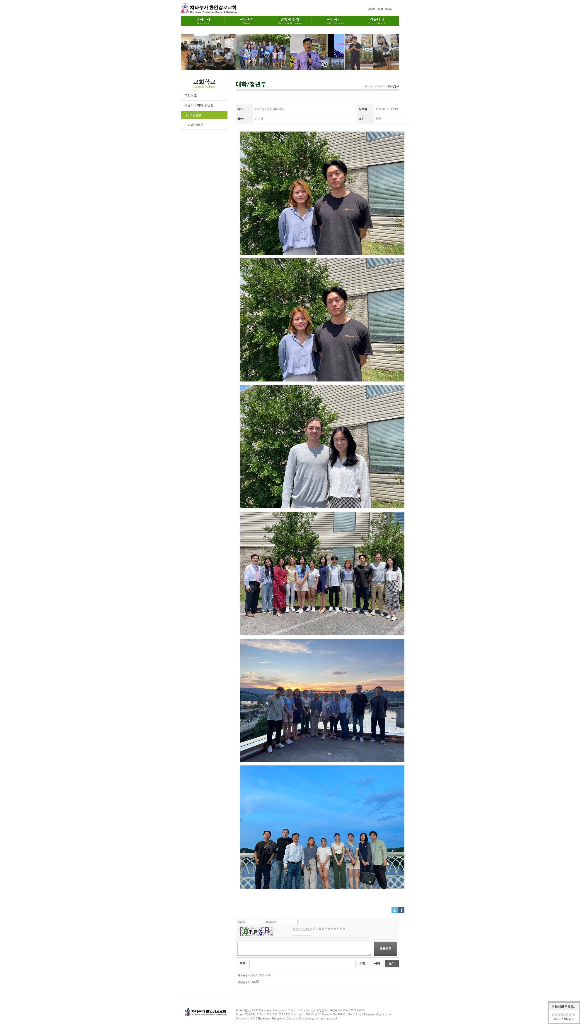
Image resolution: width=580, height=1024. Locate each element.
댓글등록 (386, 948)
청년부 (252, 982)
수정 (362, 963)
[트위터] (395, 909)
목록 (243, 963)
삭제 (377, 963)
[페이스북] (401, 909)
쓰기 (392, 963)
